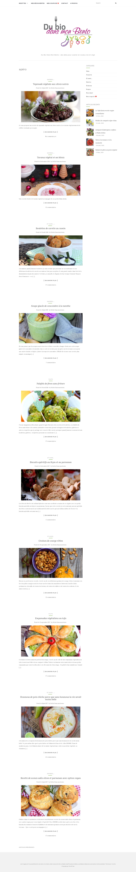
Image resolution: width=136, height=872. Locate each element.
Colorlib (113, 864)
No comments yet (50, 136)
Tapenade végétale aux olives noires (51, 84)
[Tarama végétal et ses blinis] (51, 180)
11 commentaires (51, 597)
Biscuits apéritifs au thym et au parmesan (51, 462)
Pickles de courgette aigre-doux (106, 120)
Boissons (89, 85)
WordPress (71, 866)
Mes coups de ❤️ (53, 3)
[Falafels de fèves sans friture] (51, 406)
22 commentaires (51, 757)
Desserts (89, 75)
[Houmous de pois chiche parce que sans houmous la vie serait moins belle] (51, 722)
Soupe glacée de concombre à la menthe (50, 305)
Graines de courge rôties (51, 540)
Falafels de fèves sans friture (51, 383)
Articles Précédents (26, 847)
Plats (51, 379)
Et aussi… (50, 224)
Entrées (50, 79)
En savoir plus (51, 132)
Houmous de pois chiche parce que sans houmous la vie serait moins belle (50, 698)
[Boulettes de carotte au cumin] (51, 250)
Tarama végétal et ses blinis (50, 157)
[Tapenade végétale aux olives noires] (51, 106)
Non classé (89, 93)
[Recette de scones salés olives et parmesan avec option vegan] (51, 800)
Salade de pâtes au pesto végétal (106, 150)
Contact (64, 3)
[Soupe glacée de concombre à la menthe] (51, 328)
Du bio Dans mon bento (57, 88)
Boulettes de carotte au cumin (51, 228)
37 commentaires (51, 285)
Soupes (88, 89)
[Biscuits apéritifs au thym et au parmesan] (51, 484)
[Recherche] (116, 3)
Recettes (22, 3)
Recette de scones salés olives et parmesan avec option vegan (51, 778)
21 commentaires (51, 207)
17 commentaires (51, 441)
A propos (73, 3)
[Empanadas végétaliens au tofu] (51, 641)
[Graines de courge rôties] (51, 563)
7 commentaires (51, 362)
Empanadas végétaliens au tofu (50, 618)
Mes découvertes (38, 3)
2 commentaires (51, 520)
